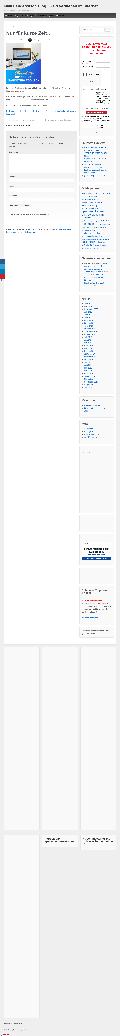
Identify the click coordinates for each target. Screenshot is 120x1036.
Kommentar (14, 152)
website (104, 245)
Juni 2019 (88, 340)
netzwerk (103, 227)
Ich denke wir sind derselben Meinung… (22, 120)
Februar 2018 (90, 373)
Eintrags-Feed (90, 432)
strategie (102, 239)
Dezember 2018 (91, 357)
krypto (97, 224)
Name (11, 177)
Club (98, 196)
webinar (98, 245)
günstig (89, 221)
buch (107, 193)
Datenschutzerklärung (19, 1023)
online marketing (88, 236)
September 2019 (91, 332)
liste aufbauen (86, 227)
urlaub (103, 242)
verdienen (88, 244)
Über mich (60, 16)
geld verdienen (93, 211)
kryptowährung (105, 224)
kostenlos (88, 223)
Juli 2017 (88, 387)
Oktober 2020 (90, 323)
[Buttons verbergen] (1, 280)
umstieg (98, 242)
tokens (107, 239)
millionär (93, 227)
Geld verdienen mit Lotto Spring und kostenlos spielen (96, 266)
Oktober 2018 (90, 359)
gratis (84, 221)
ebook (96, 199)
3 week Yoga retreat (92, 272)
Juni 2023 (88, 304)
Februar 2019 (90, 351)
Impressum (7, 1023)
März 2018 (88, 371)
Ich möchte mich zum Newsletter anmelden (30, 215)
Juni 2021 (88, 318)
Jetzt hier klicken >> (90, 618)
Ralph (86, 283)
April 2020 (88, 326)
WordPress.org (90, 437)
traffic (84, 242)
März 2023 (88, 306)
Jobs (86, 411)
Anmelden (88, 429)
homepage (96, 221)
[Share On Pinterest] (2, 276)
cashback (92, 196)
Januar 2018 (89, 376)
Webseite (13, 196)
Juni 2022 (88, 315)
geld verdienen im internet (93, 216)
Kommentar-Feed (91, 434)
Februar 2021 (90, 320)
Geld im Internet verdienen (91, 208)
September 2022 (91, 309)
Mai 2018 (88, 368)
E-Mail (11, 186)
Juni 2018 (88, 365)
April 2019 (88, 345)
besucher (100, 194)
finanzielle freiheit (88, 206)
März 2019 (88, 348)
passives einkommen (88, 239)
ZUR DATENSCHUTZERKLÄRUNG (95, 109)
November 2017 (91, 379)
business (85, 196)
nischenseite (85, 230)
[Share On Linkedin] (2, 271)
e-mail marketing (87, 199)
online (93, 230)
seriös (96, 239)
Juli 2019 (88, 337)
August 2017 (89, 385)
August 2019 (89, 334)
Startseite (8, 16)
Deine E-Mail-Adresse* (87, 62)
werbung (87, 248)
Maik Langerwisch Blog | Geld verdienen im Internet (51, 6)
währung (95, 248)
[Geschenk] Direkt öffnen (94, 176)
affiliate (84, 194)
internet (105, 220)
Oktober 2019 (90, 329)
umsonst (91, 242)
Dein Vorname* (88, 66)
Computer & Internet (92, 405)
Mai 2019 (88, 343)
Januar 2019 (89, 354)
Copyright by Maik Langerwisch (17, 1030)
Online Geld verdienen (92, 233)
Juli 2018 (88, 362)
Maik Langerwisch (38, 40)
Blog (16, 16)
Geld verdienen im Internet (21, 27)
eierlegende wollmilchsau (89, 202)
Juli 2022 (88, 312)
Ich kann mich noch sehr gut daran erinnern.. (59, 120)
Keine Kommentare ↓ (55, 40)
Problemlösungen (27, 16)
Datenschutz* (87, 89)
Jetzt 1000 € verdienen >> (96, 112)
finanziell (99, 202)
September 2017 (91, 382)
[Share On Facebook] (2, 261)
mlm (97, 227)
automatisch (92, 194)
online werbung (99, 236)
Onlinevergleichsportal (45, 16)
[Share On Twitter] (2, 266)
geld (98, 205)
